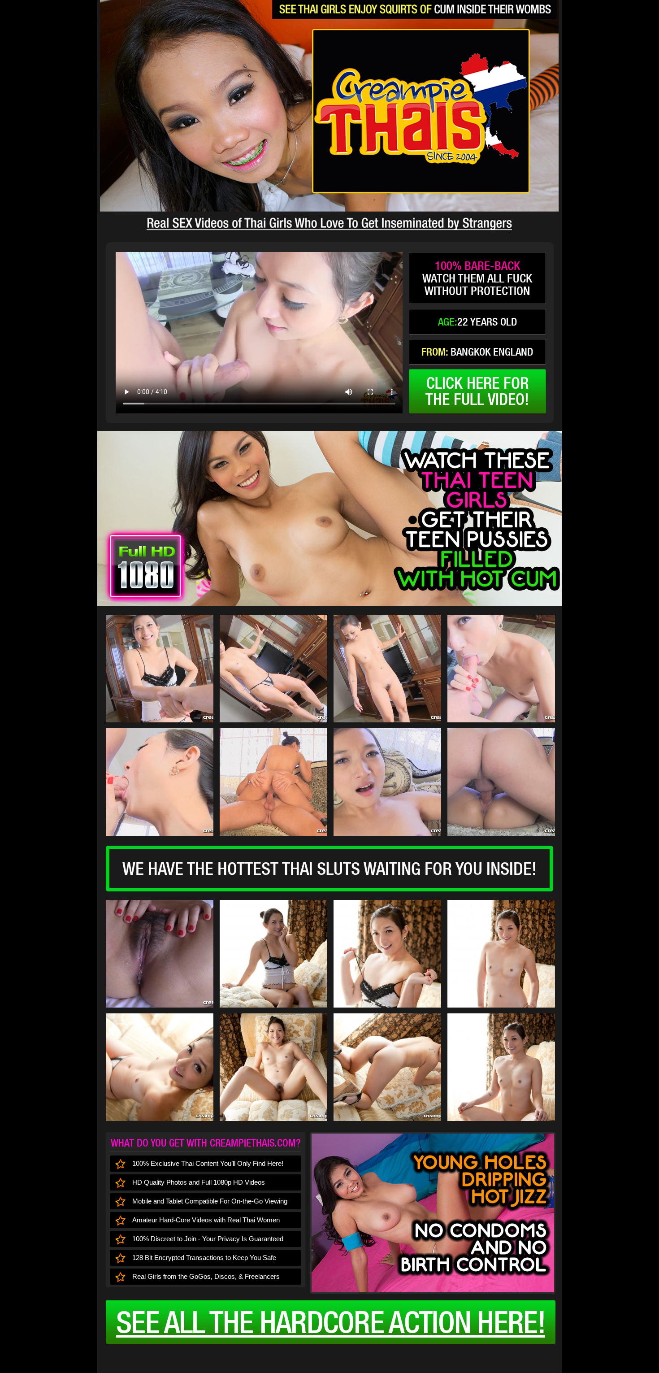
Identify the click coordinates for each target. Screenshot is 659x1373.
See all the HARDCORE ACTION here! (330, 1322)
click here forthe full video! (477, 391)
